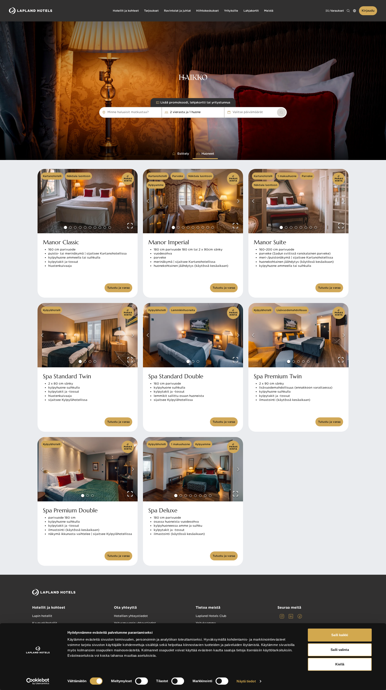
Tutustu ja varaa (118, 287)
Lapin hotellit (42, 616)
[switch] (141, 681)
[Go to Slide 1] (65, 227)
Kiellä (339, 664)
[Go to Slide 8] (100, 227)
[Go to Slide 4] (80, 227)
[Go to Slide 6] (90, 227)
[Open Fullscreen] (130, 225)
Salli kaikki (339, 635)
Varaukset (337, 10)
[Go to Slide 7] (95, 227)
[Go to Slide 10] (109, 227)
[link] (281, 112)
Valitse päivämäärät (248, 112)
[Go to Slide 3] (75, 227)
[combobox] (150, 112)
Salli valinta (340, 650)
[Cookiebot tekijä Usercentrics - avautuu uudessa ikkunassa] (37, 681)
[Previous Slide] (42, 201)
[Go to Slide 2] (70, 227)
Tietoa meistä (208, 608)
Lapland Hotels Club (211, 616)
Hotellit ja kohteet (48, 608)
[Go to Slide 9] (104, 227)
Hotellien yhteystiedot (131, 616)
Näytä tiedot (246, 681)
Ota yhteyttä (125, 608)
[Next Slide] (133, 201)
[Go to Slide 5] (85, 227)
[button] (88, 201)
